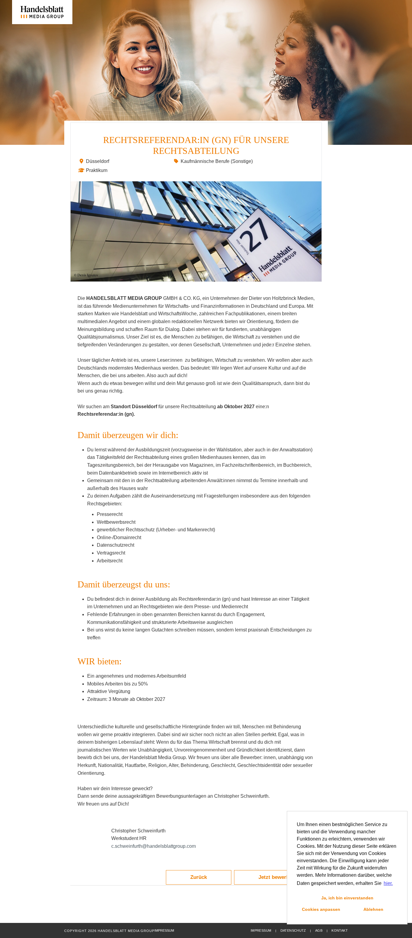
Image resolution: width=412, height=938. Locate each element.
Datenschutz (293, 930)
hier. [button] (388, 883)
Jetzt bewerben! (277, 877)
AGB (318, 930)
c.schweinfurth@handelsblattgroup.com (153, 846)
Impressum (261, 930)
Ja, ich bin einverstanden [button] (347, 897)
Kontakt (339, 930)
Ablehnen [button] (373, 909)
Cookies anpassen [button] (321, 909)
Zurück (198, 877)
